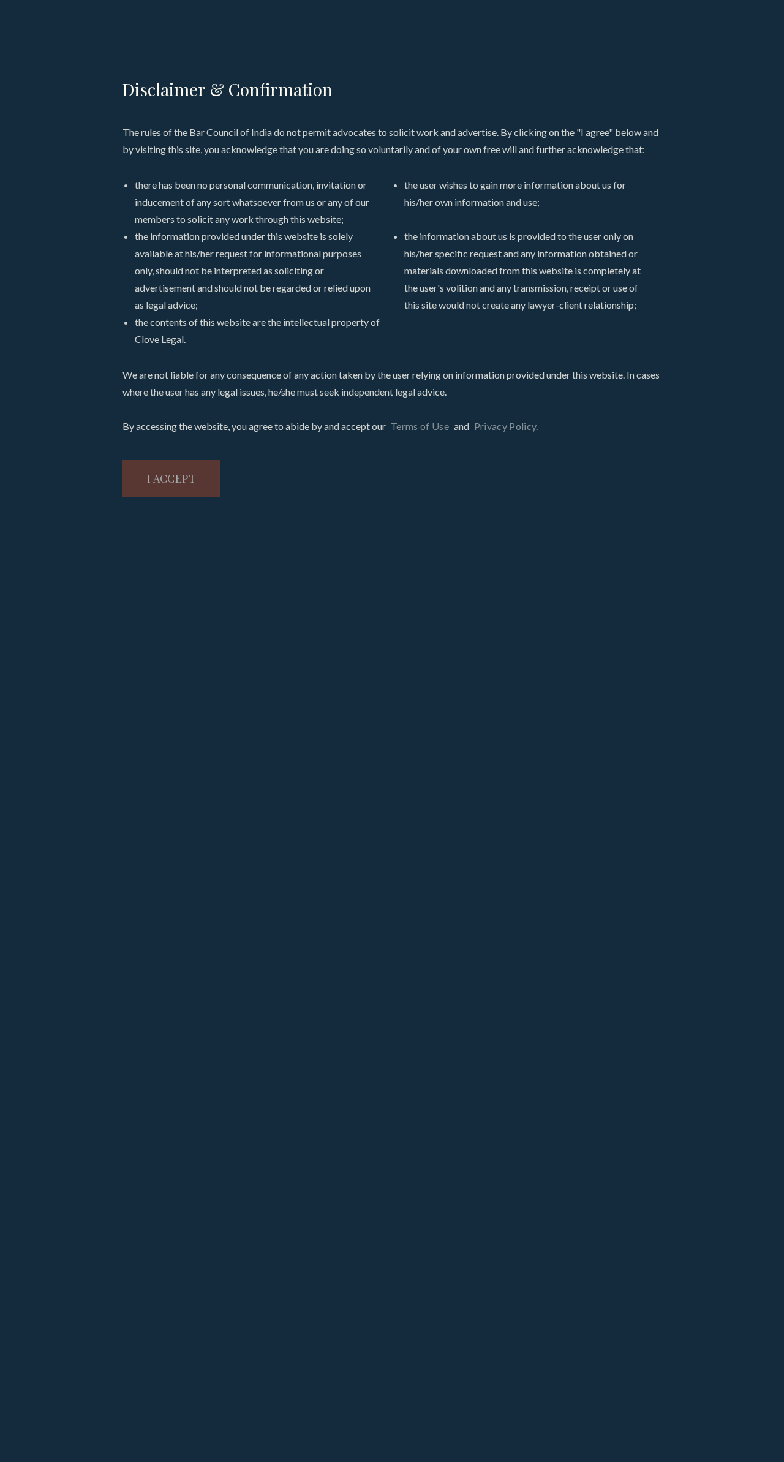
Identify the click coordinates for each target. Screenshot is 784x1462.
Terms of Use (420, 426)
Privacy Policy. (506, 426)
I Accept (171, 478)
